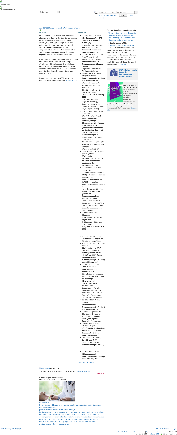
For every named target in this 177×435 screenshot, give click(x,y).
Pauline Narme (71, 80)
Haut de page (16, 429)
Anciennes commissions (72, 28)
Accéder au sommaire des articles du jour (54, 424)
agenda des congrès (83, 371)
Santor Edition (155, 434)
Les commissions (58, 28)
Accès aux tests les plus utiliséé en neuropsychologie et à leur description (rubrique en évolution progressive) (121, 37)
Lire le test (122, 64)
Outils (51, 28)
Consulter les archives (86, 362)
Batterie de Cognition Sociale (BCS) (120, 45)
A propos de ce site (152, 432)
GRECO (46, 28)
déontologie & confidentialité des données (131, 432)
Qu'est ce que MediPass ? (108, 15)
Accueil (41, 28)
